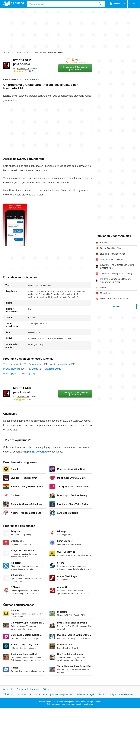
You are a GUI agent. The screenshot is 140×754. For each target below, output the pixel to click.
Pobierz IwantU (36, 364)
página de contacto (38, 451)
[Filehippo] (13, 4)
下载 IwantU (32, 369)
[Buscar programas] (100, 4)
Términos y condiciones (14, 694)
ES (130, 4)
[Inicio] (4, 52)
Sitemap (47, 689)
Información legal (85, 694)
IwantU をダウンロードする (16, 373)
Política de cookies (39, 694)
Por (21, 68)
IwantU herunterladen (60, 364)
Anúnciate (34, 689)
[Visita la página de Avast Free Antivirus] (75, 60)
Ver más (116, 306)
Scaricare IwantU (53, 369)
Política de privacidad (62, 694)
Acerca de (8, 689)
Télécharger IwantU (12, 364)
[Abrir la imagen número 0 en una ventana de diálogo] (15, 225)
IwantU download (11, 369)
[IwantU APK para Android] (6, 65)
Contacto (21, 689)
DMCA (101, 694)
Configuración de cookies (120, 694)
